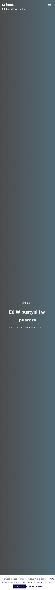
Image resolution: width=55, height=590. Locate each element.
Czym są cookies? (34, 586)
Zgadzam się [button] (19, 586)
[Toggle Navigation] (49, 5)
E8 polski (26, 302)
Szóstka (8, 5)
